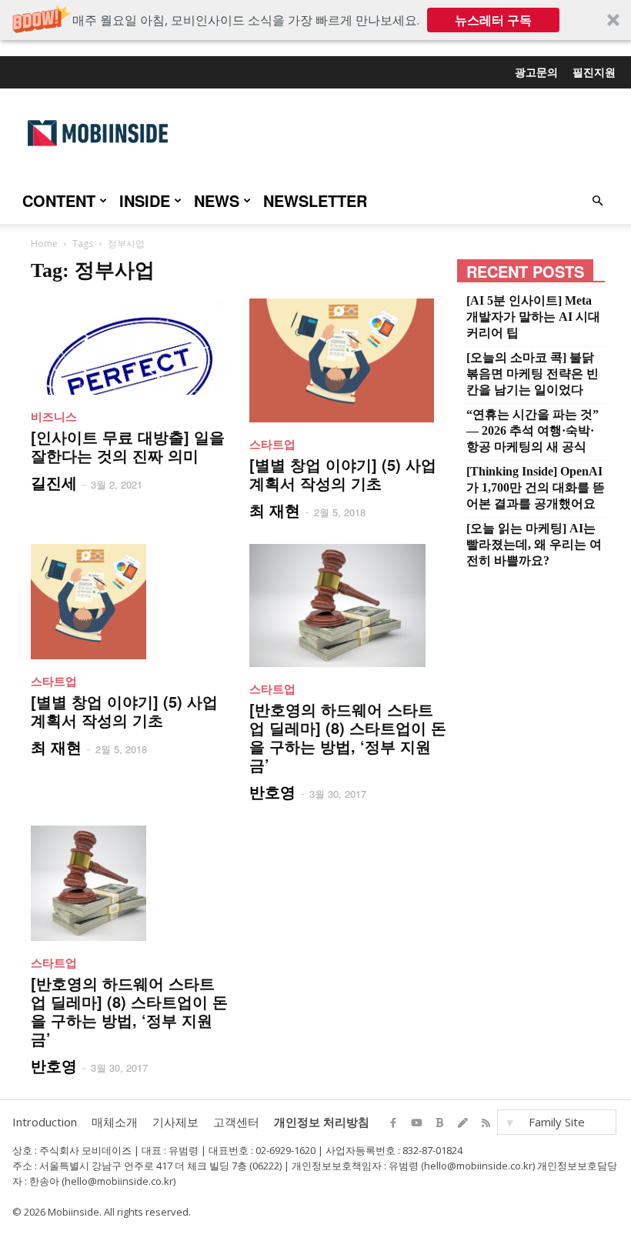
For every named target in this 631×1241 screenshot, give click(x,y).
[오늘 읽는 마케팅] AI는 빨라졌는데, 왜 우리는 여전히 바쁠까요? (534, 544)
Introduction (44, 1122)
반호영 (272, 791)
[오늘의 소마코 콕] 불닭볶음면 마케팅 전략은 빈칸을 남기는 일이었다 (532, 373)
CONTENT (58, 200)
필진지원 (594, 71)
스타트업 (272, 443)
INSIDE (144, 200)
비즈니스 (54, 416)
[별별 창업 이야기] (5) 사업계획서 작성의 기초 (342, 473)
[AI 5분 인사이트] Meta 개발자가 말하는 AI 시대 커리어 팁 (533, 316)
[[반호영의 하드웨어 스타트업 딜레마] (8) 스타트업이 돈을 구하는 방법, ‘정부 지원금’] (347, 605)
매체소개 (115, 1122)
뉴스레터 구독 (493, 20)
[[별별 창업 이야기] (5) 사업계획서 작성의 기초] (347, 360)
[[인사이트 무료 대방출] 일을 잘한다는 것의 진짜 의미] (129, 347)
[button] (315, 20)
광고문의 (536, 71)
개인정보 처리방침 (321, 1122)
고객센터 (236, 1122)
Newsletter (315, 200)
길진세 (54, 482)
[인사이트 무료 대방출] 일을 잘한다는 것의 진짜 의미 (128, 445)
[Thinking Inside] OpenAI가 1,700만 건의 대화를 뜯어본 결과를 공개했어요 (535, 487)
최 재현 (274, 510)
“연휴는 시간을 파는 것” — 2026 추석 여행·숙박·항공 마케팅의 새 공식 (532, 430)
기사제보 (175, 1122)
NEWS (216, 200)
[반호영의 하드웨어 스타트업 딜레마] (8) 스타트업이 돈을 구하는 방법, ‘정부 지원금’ (347, 737)
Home (44, 243)
